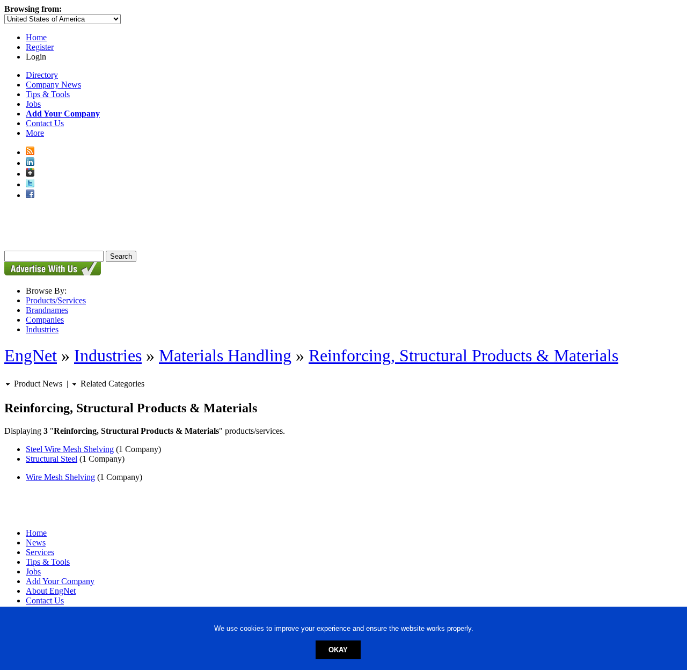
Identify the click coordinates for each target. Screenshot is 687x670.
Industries (42, 329)
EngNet (30, 355)
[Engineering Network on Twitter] (30, 184)
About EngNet (51, 590)
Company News (53, 84)
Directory (42, 74)
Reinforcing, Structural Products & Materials (463, 355)
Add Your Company (60, 581)
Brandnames (47, 310)
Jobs (33, 103)
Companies (45, 319)
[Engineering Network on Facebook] (30, 195)
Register (40, 47)
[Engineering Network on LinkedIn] (30, 163)
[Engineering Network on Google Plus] (30, 173)
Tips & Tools (48, 94)
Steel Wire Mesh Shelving (70, 449)
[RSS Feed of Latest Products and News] (30, 152)
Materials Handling (225, 355)
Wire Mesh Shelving (60, 477)
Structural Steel (51, 458)
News (36, 542)
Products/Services (56, 300)
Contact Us (45, 123)
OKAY (338, 650)
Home (36, 37)
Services (40, 552)
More (35, 132)
